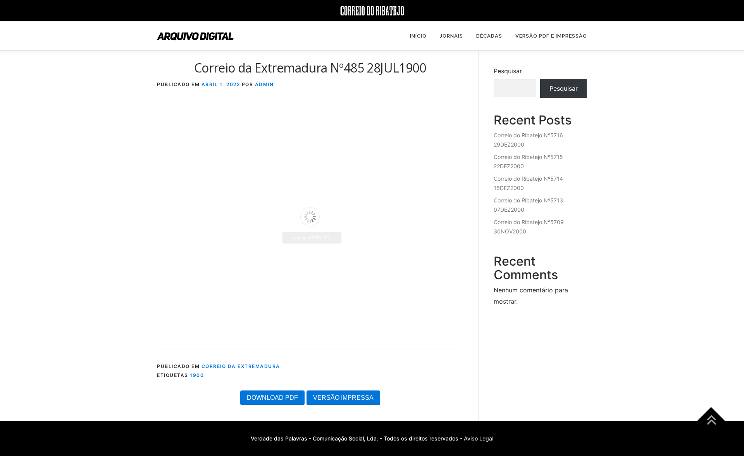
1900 (197, 375)
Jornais (451, 36)
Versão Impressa (343, 397)
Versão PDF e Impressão (551, 36)
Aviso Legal (478, 438)
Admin (264, 84)
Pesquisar (508, 71)
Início (418, 36)
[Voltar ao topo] (711, 421)
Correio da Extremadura (241, 366)
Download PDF (272, 397)
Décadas (489, 36)
